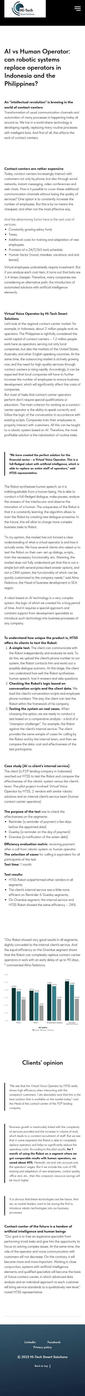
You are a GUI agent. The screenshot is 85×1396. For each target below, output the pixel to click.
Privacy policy (42, 1347)
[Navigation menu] (78, 9)
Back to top (41, 1365)
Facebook (54, 1342)
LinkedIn (30, 1342)
